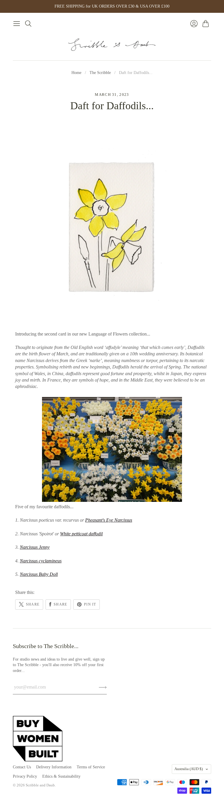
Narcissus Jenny (35, 547)
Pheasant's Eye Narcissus (108, 520)
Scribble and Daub (40, 785)
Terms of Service (91, 767)
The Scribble (100, 72)
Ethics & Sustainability (61, 776)
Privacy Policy (25, 776)
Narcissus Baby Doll (39, 574)
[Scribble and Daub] (112, 44)
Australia (188, 769)
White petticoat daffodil (81, 533)
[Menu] (16, 23)
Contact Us (22, 767)
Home (76, 72)
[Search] (28, 23)
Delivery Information (53, 767)
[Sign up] (103, 687)
